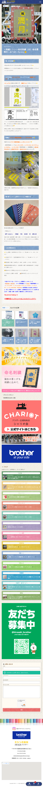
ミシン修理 (21, 533)
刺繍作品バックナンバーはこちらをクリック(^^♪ (21, 298)
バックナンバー (21, 513)
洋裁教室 (21, 573)
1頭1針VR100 (23, 149)
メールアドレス (5, 675)
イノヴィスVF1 (19, 145)
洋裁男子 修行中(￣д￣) (21, 583)
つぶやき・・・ (21, 473)
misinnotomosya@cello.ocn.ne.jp (21, 755)
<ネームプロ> (16, 77)
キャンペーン (21, 493)
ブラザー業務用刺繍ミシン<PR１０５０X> (20, 142)
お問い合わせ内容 (6, 684)
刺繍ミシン (5, 6)
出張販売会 (21, 543)
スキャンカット (21, 503)
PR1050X (7, 283)
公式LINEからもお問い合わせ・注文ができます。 (17, 672)
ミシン (21, 523)
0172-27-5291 (22, 751)
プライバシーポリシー (8, 394)
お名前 (4, 666)
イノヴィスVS (15, 147)
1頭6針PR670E (15, 149)
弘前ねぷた (21, 563)
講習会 (21, 593)
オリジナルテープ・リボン (21, 483)
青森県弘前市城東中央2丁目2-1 (24, 748)
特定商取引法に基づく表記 (9, 397)
